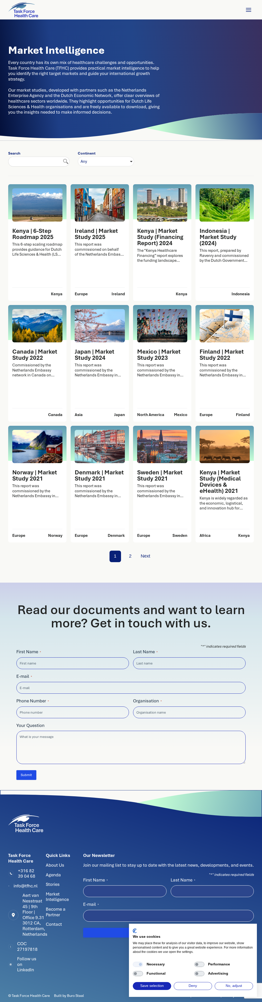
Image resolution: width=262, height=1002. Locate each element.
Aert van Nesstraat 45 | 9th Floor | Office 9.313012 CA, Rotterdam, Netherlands (35, 914)
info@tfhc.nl (26, 886)
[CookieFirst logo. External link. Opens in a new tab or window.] (135, 931)
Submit (26, 775)
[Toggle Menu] (248, 10)
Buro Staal (75, 995)
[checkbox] (138, 964)
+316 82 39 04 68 (26, 873)
